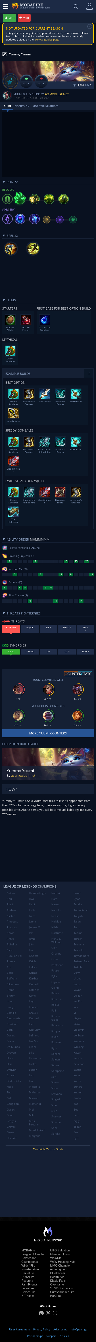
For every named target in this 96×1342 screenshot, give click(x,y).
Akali (10, 904)
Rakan (55, 993)
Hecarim (12, 1138)
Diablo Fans (58, 1280)
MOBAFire (28, 1250)
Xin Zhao (79, 1064)
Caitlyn (11, 1007)
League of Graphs (32, 1254)
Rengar (55, 1031)
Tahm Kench (81, 910)
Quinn (55, 987)
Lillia (32, 1052)
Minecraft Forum (60, 1254)
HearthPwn (57, 1277)
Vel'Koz (78, 1001)
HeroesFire (28, 1292)
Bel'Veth (12, 978)
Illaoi (32, 904)
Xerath (78, 1058)
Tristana (79, 944)
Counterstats (29, 1261)
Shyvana (56, 1094)
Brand (10, 990)
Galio (10, 1098)
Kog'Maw (34, 1030)
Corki (10, 1030)
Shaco (55, 1082)
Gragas (11, 1121)
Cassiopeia (13, 1018)
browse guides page (46, 39)
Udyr (77, 973)
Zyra (76, 1138)
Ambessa (12, 921)
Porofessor (28, 1258)
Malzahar (35, 1092)
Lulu (31, 1075)
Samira (55, 1054)
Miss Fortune (34, 1122)
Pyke (54, 976)
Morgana (34, 1136)
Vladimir (79, 1030)
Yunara (78, 1087)
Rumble (56, 1042)
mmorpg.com (58, 1269)
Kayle (32, 995)
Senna (55, 1065)
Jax (31, 933)
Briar (10, 1001)
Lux (31, 1081)
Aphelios (12, 944)
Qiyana (55, 982)
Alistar (11, 916)
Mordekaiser (37, 1130)
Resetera (27, 1280)
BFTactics (28, 1295)
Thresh (78, 939)
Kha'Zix (33, 1013)
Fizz (9, 1092)
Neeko (55, 916)
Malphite (34, 1087)
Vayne (77, 990)
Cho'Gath (12, 1024)
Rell (53, 1010)
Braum (11, 995)
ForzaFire (27, 1288)
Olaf (53, 948)
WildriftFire (28, 1265)
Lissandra (35, 1058)
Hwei (32, 899)
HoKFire (55, 1295)
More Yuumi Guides (45, 106)
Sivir (54, 1111)
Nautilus (56, 910)
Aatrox (11, 893)
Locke (32, 1064)
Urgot (77, 978)
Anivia (10, 933)
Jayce (32, 939)
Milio (32, 1115)
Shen (54, 1088)
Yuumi (77, 1092)
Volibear (79, 1035)
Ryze (54, 1048)
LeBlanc (34, 1035)
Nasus (55, 904)
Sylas (77, 899)
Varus (77, 984)
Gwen (10, 1132)
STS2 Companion (61, 1288)
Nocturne (57, 933)
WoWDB (55, 1258)
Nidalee (56, 921)
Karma (33, 973)
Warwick (79, 1041)
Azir (9, 967)
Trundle (78, 950)
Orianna (56, 953)
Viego (77, 1018)
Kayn (32, 1001)
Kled (31, 1024)
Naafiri (55, 893)
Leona (33, 1047)
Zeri (76, 1115)
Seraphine (57, 1071)
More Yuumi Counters (48, 733)
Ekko (10, 1058)
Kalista (33, 967)
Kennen (33, 1007)
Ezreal (11, 1075)
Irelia (32, 910)
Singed (55, 1099)
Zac (76, 1104)
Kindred (34, 1018)
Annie (10, 939)
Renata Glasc (55, 1018)
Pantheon (57, 965)
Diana (10, 1041)
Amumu (12, 927)
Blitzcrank (13, 984)
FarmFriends (29, 1284)
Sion (54, 1105)
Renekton (57, 1025)
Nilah (54, 927)
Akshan (11, 910)
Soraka (55, 1133)
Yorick (77, 1081)
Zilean (77, 1127)
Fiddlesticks (14, 1081)
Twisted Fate (81, 961)
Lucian (33, 1070)
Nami (54, 899)
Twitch (78, 967)
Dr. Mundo (13, 1047)
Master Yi (35, 1104)
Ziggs (77, 1121)
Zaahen (78, 1098)
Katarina (34, 990)
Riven (54, 1037)
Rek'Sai (55, 1005)
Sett (53, 1076)
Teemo (78, 933)
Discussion (22, 106)
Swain (77, 893)
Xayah (77, 1052)
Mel (31, 1109)
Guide (7, 106)
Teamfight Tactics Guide (48, 1149)
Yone (77, 1075)
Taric (77, 927)
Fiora (10, 1087)
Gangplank (13, 1104)
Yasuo (77, 1070)
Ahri (9, 899)
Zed (76, 1109)
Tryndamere (81, 956)
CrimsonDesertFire (62, 1292)
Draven (11, 1052)
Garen (11, 1109)
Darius (11, 1035)
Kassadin (34, 984)
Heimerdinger (37, 893)
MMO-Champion (60, 1265)
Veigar (78, 995)
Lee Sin (33, 1041)
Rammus (56, 999)
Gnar (10, 1115)
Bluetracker (57, 1273)
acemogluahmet (56, 94)
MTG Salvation (60, 1250)
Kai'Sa (33, 961)
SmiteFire (27, 1273)
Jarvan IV (34, 927)
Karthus (34, 978)
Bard (10, 973)
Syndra (78, 904)
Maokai (33, 1098)
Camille (11, 1013)
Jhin (31, 944)
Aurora (11, 961)
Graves (11, 1127)
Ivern (32, 916)
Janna (32, 921)
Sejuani (56, 1059)
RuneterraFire (30, 1269)
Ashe (10, 950)
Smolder (56, 1122)
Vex (76, 1007)
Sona (54, 1128)
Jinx (31, 950)
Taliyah (78, 916)
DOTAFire (27, 1277)
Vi (75, 1013)
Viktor (77, 1024)
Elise (10, 1064)
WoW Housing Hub (62, 1261)
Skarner (56, 1116)
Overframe (57, 1284)
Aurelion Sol (14, 956)
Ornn (54, 959)
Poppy (55, 970)
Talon (77, 921)
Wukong (79, 1047)
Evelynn (11, 1070)
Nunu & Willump (56, 940)
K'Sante (33, 956)
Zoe (76, 1132)
